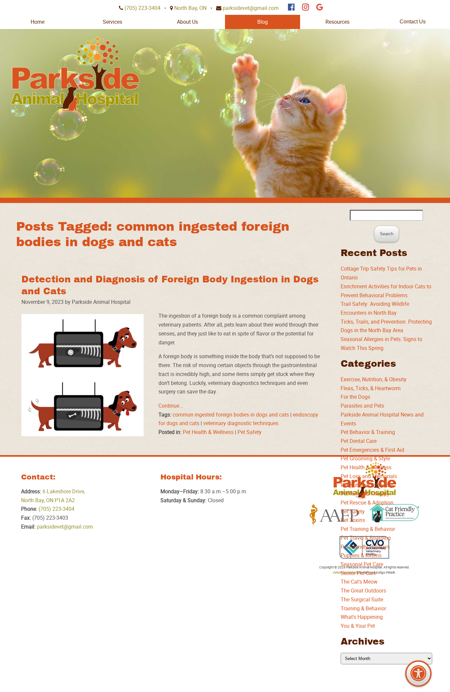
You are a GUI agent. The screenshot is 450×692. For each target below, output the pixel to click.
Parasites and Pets (362, 405)
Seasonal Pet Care (362, 564)
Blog (262, 21)
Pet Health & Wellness (208, 432)
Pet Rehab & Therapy (365, 493)
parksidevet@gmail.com (251, 8)
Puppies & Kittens (361, 555)
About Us (187, 21)
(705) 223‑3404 (142, 8)
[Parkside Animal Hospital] (75, 74)
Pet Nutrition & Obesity (367, 485)
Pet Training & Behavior (368, 529)
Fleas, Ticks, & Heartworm (371, 388)
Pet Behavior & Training (368, 432)
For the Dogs (355, 396)
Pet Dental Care (359, 441)
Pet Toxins (353, 520)
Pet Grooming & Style (365, 458)
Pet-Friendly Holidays (365, 546)
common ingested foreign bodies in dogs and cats (231, 414)
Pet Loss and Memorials (369, 476)
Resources (337, 21)
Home (37, 21)
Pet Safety (250, 432)
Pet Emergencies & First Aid (372, 449)
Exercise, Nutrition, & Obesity (374, 379)
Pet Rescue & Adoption (367, 502)
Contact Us (413, 21)
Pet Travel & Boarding (366, 537)
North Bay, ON (190, 8)
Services (112, 21)
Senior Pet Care (358, 573)
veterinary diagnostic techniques (240, 423)
